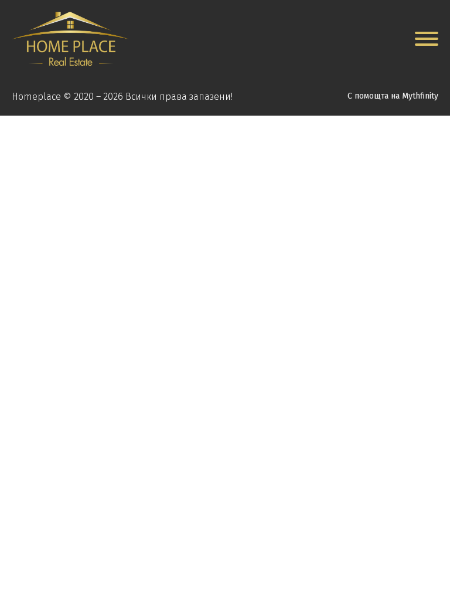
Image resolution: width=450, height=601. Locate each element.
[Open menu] (426, 39)
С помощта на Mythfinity (392, 96)
